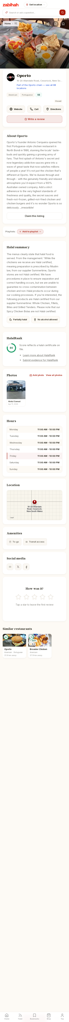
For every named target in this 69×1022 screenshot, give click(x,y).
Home (8, 23)
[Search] (62, 12)
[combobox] (33, 12)
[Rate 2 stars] (26, 597)
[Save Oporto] (63, 24)
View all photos (54, 375)
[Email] (10, 566)
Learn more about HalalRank (39, 355)
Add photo (38, 375)
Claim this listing (34, 216)
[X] (18, 566)
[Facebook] (26, 566)
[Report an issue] (56, 24)
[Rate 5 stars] (50, 597)
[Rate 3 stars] (34, 597)
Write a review (36, 119)
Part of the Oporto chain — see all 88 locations (36, 87)
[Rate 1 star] (18, 597)
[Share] (48, 24)
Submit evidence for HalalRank (40, 360)
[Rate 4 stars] (42, 597)
